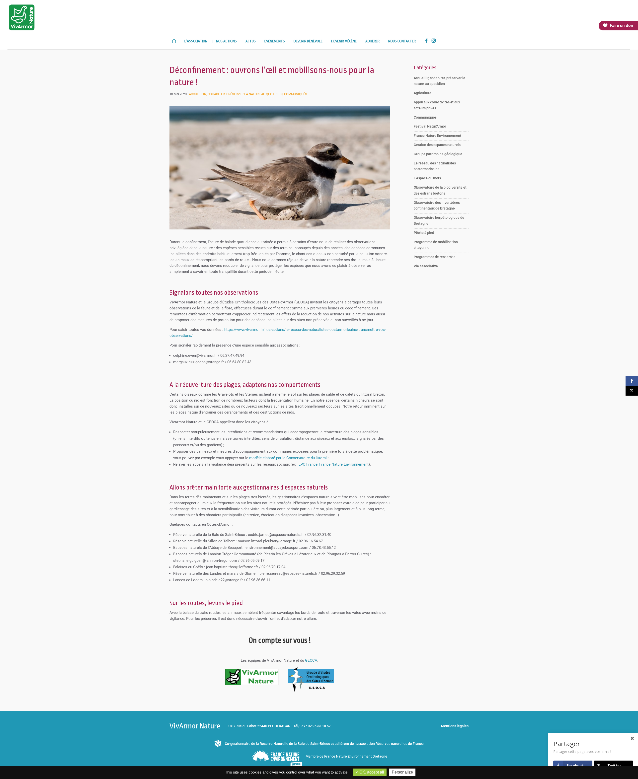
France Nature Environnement (344, 464)
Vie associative (426, 266)
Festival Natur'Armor (430, 126)
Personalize (402, 772)
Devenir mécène (344, 41)
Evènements (274, 41)
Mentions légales (455, 726)
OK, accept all (371, 772)
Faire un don (621, 25)
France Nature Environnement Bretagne (355, 756)
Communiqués (295, 94)
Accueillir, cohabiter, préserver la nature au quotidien (236, 94)
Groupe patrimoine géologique (438, 154)
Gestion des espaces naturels (437, 145)
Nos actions (226, 41)
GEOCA (311, 660)
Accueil (174, 41)
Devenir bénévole (308, 41)
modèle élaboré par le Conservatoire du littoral (288, 458)
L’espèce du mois (427, 178)
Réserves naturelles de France (400, 744)
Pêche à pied (424, 233)
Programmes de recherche (435, 257)
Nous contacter (402, 41)
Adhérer (372, 41)
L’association (195, 41)
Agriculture (422, 93)
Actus (250, 41)
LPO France (308, 464)
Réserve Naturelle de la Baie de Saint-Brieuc (295, 744)
